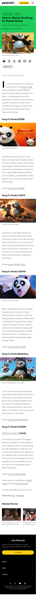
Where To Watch (20, 495)
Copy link (30, 61)
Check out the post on (14, 433)
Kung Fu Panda (26, 87)
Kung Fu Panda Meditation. (18, 419)
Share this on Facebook (9, 61)
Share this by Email (20, 61)
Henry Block (6, 28)
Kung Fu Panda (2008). (16, 188)
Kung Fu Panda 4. (21, 483)
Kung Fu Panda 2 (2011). (17, 264)
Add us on (6, 67)
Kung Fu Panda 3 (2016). (17, 347)
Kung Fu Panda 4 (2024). (17, 474)
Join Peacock (24, 3)
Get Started (18, 552)
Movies (13, 495)
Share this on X (14, 61)
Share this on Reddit (4, 61)
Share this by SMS (25, 61)
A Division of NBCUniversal (24, 586)
